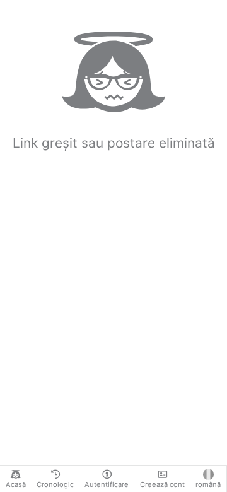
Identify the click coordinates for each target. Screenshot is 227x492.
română (208, 484)
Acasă (16, 484)
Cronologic (55, 484)
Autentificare (106, 484)
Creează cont (162, 484)
